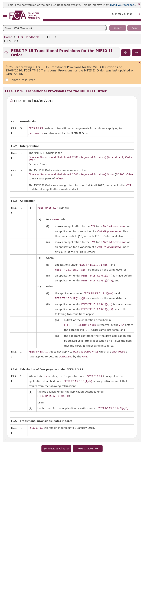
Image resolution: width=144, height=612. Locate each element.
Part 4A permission (114, 226)
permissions (36, 133)
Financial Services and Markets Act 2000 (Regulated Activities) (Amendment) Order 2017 (80, 158)
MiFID (59, 178)
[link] (25, 15)
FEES (49, 37)
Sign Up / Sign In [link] (122, 13)
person (56, 219)
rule (45, 376)
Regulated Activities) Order (97, 174)
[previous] (125, 52)
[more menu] (139, 13)
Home (8, 37)
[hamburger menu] (5, 15)
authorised (118, 351)
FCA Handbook (28, 37)
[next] (136, 52)
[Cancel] (139, 62)
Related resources (22, 79)
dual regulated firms (85, 351)
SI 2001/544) (124, 174)
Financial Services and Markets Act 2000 (53, 174)
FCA (128, 185)
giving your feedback (122, 4)
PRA (84, 356)
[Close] (139, 4)
